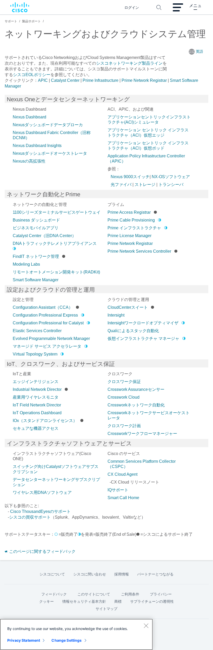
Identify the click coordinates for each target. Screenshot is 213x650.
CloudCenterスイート (128, 307)
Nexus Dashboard (29, 117)
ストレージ (145, 184)
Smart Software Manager (35, 280)
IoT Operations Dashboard (37, 413)
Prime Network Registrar (144, 80)
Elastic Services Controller (37, 331)
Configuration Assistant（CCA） (43, 307)
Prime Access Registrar (129, 212)
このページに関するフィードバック (42, 551)
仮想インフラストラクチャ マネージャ (143, 338)
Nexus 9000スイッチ (130, 177)
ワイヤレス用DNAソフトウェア (42, 492)
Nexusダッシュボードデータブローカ (48, 125)
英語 (199, 51)
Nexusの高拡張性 (29, 161)
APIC (43, 80)
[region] (76, 634)
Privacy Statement (23, 640)
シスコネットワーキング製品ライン (129, 63)
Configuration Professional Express (45, 315)
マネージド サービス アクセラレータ (47, 346)
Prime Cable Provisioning (131, 220)
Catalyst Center (65, 80)
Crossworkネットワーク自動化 (136, 405)
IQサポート (118, 490)
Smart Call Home (123, 497)
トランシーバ (170, 184)
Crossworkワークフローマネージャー (142, 433)
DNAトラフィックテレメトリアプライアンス (55, 243)
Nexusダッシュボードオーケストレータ (50, 153)
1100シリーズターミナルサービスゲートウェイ (57, 212)
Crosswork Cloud (123, 397)
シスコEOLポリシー (31, 74)
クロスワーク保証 (124, 381)
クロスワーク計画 (124, 426)
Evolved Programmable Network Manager (51, 338)
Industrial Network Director (37, 389)
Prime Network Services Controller (139, 251)
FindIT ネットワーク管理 (36, 256)
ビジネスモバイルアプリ (35, 228)
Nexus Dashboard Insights (37, 145)
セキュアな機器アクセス (35, 428)
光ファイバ (121, 184)
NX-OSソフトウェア (171, 177)
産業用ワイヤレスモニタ (35, 397)
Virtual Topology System (35, 354)
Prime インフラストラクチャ (134, 228)
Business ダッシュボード (36, 220)
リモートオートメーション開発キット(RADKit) (56, 272)
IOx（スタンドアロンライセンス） (45, 420)
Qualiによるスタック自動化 (133, 331)
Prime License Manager (129, 235)
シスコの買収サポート (30, 517)
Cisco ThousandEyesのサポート (40, 511)
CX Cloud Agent (122, 474)
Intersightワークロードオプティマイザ (143, 323)
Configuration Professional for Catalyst (48, 323)
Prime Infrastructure (100, 80)
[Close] (146, 625)
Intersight (116, 315)
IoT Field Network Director (37, 405)
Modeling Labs (26, 264)
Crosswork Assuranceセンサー (136, 389)
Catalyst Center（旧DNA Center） (44, 235)
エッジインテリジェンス (35, 381)
